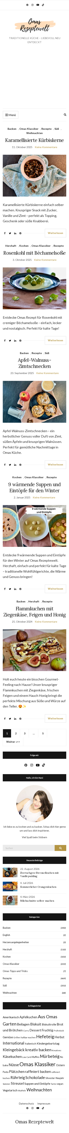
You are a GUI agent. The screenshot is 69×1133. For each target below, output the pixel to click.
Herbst (59, 1037)
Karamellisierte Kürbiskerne (34, 140)
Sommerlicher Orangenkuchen (38, 887)
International (13, 1043)
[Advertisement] (34, 79)
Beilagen (23, 1024)
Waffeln (22, 1090)
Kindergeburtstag (48, 1043)
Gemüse (8, 1037)
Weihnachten (34, 133)
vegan (59, 1083)
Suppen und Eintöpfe (37, 1083)
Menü (12, 115)
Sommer (6, 1084)
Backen (12, 128)
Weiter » (11, 741)
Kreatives (56, 1050)
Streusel (17, 1083)
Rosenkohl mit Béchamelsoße (34, 253)
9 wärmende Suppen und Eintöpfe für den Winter (34, 487)
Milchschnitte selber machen (37, 900)
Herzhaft (10, 245)
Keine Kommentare (46, 147)
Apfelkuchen (28, 1017)
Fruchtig (47, 1030)
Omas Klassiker (28, 128)
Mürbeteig (49, 1056)
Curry (26, 1030)
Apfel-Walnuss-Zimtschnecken (34, 363)
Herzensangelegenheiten (16, 942)
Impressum (43, 1103)
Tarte (53, 1083)
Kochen (24, 245)
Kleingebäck (14, 1049)
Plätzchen (16, 1071)
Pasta (5, 1072)
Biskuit (35, 1024)
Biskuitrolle (49, 1024)
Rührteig (17, 1077)
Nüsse (14, 1064)
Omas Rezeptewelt (34, 1122)
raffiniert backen (38, 1071)
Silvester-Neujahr (54, 1078)
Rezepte (46, 128)
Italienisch (30, 1043)
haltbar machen (28, 1037)
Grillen (16, 1037)
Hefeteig (45, 1036)
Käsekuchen (12, 1056)
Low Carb (26, 1057)
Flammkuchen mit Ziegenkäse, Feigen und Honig (34, 612)
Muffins (35, 1057)
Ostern (60, 1065)
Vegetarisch (10, 1090)
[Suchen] (60, 848)
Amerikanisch (11, 1017)
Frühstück (59, 1030)
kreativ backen (38, 1049)
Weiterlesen (55, 232)
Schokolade (35, 1077)
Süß (56, 128)
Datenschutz (26, 1103)
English (6, 934)
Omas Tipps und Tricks (15, 971)
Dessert (35, 1030)
